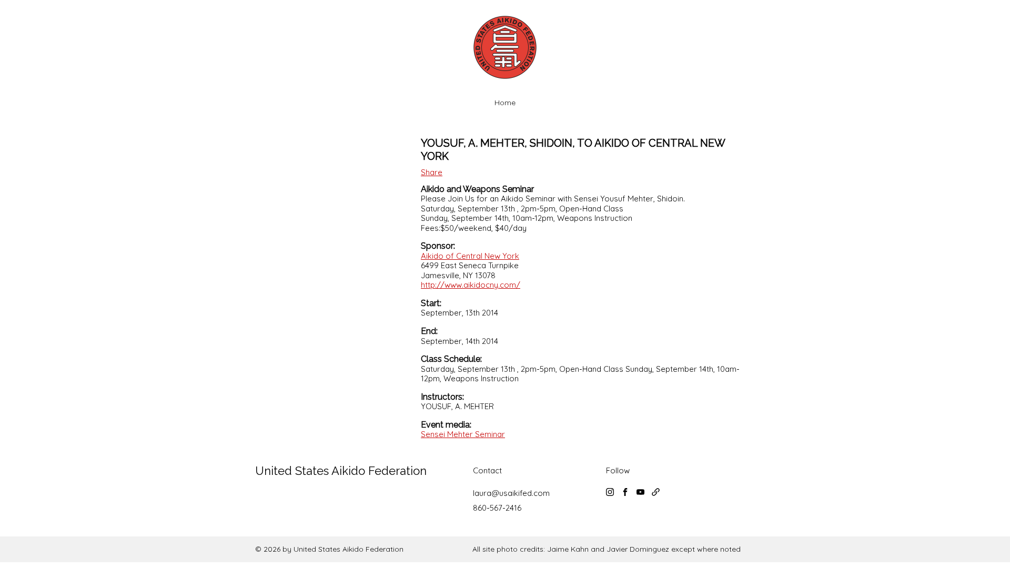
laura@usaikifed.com (511, 493)
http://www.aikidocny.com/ (470, 285)
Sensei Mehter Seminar (463, 434)
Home (505, 102)
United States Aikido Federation (341, 471)
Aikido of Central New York (470, 256)
